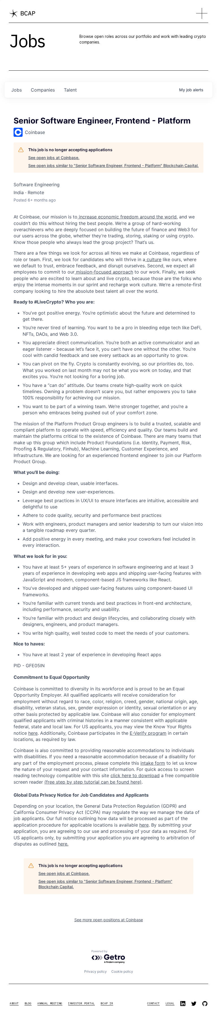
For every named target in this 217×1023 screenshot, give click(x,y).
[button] (201, 13)
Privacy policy (95, 971)
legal (170, 1003)
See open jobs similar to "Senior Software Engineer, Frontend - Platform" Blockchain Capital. (113, 165)
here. (63, 844)
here (144, 825)
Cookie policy (122, 971)
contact (153, 1003)
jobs (16, 90)
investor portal (81, 1003)
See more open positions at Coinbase (108, 919)
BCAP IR (107, 1003)
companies (43, 90)
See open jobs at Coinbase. (53, 157)
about (14, 1003)
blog (28, 1003)
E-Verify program (148, 733)
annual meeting (49, 1003)
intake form (152, 763)
